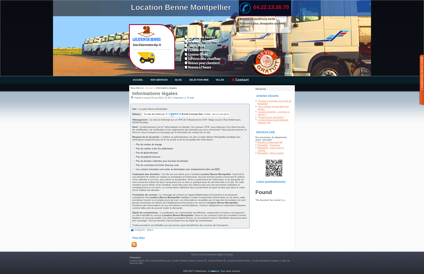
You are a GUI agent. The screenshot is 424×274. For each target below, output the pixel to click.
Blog (178, 79)
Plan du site (197, 254)
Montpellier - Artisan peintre (271, 153)
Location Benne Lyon (160, 260)
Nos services (159, 79)
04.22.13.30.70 (271, 7)
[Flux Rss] (134, 246)
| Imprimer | (178, 97)
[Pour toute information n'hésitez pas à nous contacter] (241, 80)
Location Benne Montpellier (181, 7)
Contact (229, 254)
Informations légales (155, 93)
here (283, 200)
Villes (220, 79)
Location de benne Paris (238, 260)
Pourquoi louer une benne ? (271, 117)
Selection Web (199, 79)
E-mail (190, 97)
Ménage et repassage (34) (270, 142)
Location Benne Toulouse (184, 260)
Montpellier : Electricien (269, 145)
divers (150, 229)
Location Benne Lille (139, 260)
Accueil (138, 79)
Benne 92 (202, 260)
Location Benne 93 (217, 260)
